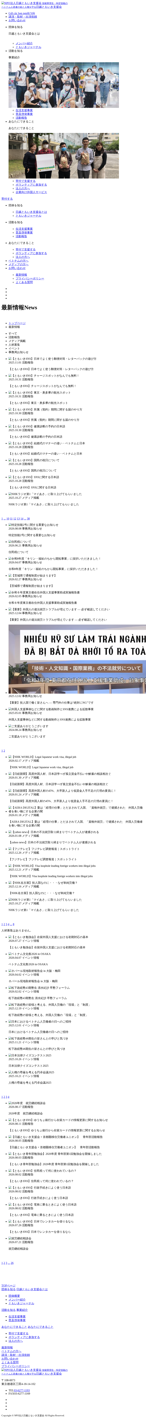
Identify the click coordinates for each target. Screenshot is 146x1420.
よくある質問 (24, 282)
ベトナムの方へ (18, 260)
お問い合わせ (17, 20)
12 (14, 518)
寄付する (7, 198)
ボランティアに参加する (31, 184)
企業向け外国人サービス (31, 192)
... (5, 518)
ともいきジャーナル (28, 47)
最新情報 (21, 274)
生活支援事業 (24, 110)
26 (12, 1262)
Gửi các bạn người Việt (22, 13)
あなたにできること (40, 1326)
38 (28, 518)
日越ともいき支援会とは (31, 211)
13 (18, 518)
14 (21, 518)
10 (7, 518)
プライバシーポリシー (30, 278)
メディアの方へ (18, 264)
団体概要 (14, 1295)
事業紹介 (22, 1309)
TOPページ (8, 1285)
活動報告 (21, 117)
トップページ (17, 323)
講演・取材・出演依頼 (23, 16)
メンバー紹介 (24, 43)
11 (11, 518)
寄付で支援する (26, 180)
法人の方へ (23, 188)
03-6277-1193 (22, 1390)
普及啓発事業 (24, 114)
